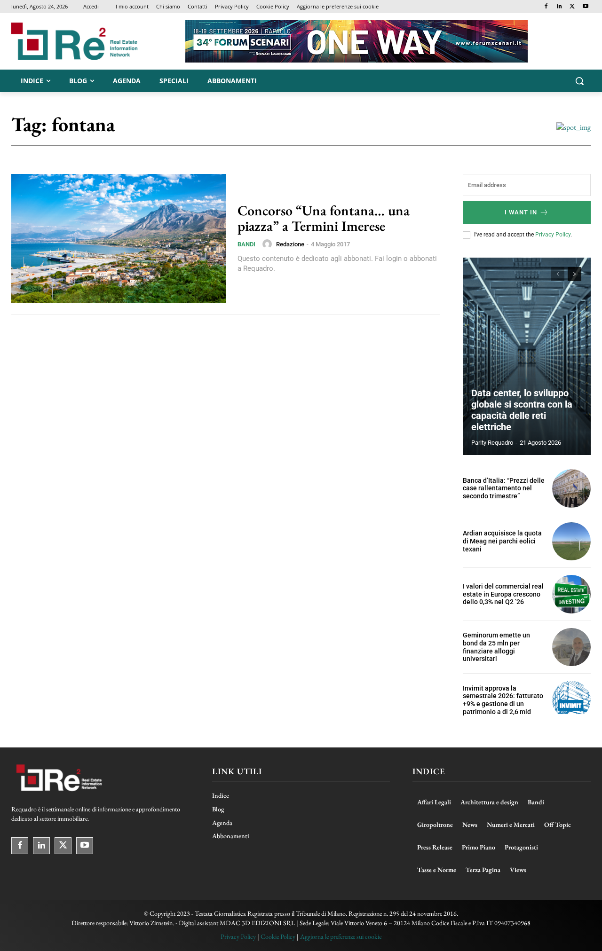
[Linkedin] (559, 6)
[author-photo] (268, 244)
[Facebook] (546, 6)
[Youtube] (585, 6)
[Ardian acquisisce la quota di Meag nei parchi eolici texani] (571, 541)
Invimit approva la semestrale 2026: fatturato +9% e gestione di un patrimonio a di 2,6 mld (503, 699)
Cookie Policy (278, 936)
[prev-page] (557, 274)
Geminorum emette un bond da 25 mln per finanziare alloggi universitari (496, 646)
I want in (521, 212)
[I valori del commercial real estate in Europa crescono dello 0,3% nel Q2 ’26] (571, 594)
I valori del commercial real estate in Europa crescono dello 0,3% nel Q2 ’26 (503, 594)
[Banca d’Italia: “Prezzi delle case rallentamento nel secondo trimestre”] (571, 488)
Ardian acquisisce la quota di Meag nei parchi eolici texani (502, 541)
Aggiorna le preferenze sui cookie (340, 936)
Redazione (290, 244)
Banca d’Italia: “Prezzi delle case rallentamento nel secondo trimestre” (504, 488)
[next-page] (574, 274)
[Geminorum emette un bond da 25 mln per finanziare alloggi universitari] (571, 647)
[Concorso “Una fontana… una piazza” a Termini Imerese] (118, 238)
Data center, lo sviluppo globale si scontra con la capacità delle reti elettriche (521, 409)
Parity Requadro (492, 442)
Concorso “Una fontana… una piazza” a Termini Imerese (324, 218)
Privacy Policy (552, 234)
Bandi (246, 244)
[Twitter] (572, 6)
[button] (579, 81)
